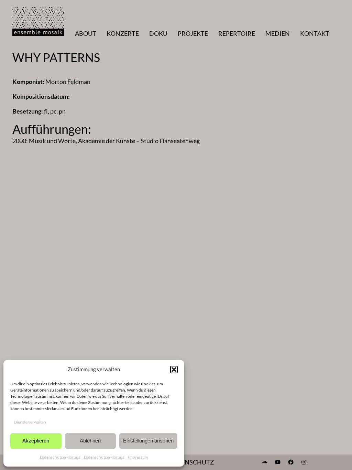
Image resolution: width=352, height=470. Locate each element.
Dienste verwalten (30, 422)
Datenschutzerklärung (60, 457)
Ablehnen (90, 441)
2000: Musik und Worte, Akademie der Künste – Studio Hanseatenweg (106, 141)
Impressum (138, 457)
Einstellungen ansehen (148, 441)
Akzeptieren (35, 441)
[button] (173, 369)
